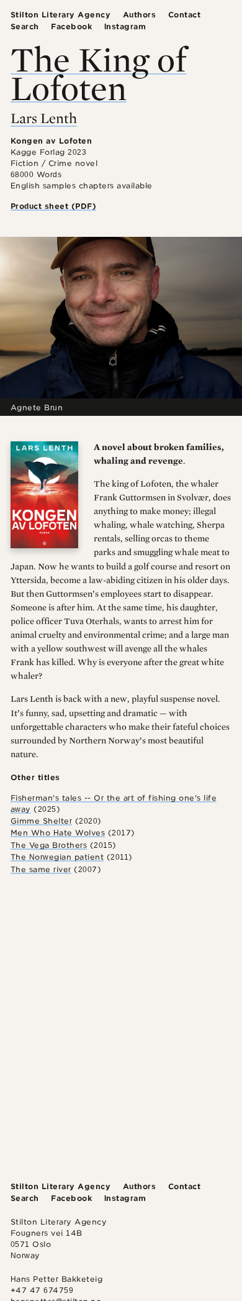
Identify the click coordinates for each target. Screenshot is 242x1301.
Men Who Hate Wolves (58, 832)
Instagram (125, 26)
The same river (41, 869)
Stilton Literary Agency (61, 14)
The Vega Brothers (49, 845)
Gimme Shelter (42, 820)
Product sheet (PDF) (54, 206)
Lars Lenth (44, 118)
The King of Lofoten (98, 73)
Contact (184, 14)
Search (25, 26)
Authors (139, 14)
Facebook (71, 26)
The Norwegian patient (57, 857)
